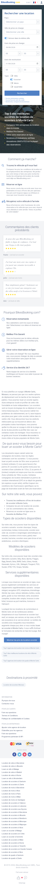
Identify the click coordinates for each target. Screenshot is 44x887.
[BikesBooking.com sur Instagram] (25, 754)
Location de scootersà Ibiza (12, 828)
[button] (35, 2)
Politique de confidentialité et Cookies (16, 719)
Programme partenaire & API (12, 737)
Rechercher (22, 93)
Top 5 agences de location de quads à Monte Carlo (21, 661)
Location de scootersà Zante (13, 785)
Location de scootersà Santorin (14, 781)
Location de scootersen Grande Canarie (17, 849)
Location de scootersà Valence (13, 803)
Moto (16, 83)
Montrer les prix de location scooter (22, 640)
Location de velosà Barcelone (13, 763)
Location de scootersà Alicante (13, 815)
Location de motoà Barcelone (13, 788)
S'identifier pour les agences (12, 730)
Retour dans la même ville (19, 38)
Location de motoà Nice (11, 791)
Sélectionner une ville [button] (15, 32)
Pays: (7, 18)
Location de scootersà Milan (12, 840)
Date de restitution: (13, 60)
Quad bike (18, 87)
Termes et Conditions (10, 716)
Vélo (16, 76)
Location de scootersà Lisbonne (14, 806)
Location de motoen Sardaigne (13, 800)
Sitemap (22, 883)
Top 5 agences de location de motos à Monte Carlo (21, 648)
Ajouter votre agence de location (14, 727)
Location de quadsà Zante (12, 858)
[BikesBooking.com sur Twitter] (19, 754)
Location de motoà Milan (11, 797)
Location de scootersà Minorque (14, 821)
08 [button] (7, 53)
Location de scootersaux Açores (14, 809)
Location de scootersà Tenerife (14, 846)
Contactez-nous (8, 704)
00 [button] (25, 53)
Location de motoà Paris (11, 794)
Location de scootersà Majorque (14, 824)
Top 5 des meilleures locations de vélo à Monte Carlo (20, 654)
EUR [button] (28, 2)
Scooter (17, 79)
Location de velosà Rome (11, 775)
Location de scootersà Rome (13, 843)
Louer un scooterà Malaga (12, 831)
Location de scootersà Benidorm (14, 818)
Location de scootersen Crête (13, 834)
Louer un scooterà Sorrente (12, 837)
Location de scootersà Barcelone (14, 812)
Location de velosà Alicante (12, 766)
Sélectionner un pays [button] (15, 22)
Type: (7, 76)
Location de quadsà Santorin (12, 855)
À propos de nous (8, 701)
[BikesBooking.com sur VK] (30, 754)
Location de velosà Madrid (12, 772)
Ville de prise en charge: (14, 28)
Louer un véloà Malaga (10, 769)
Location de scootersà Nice (12, 852)
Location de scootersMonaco (13, 685)
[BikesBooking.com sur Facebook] (14, 754)
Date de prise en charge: (15, 43)
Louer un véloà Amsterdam (12, 778)
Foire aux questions (9, 712)
